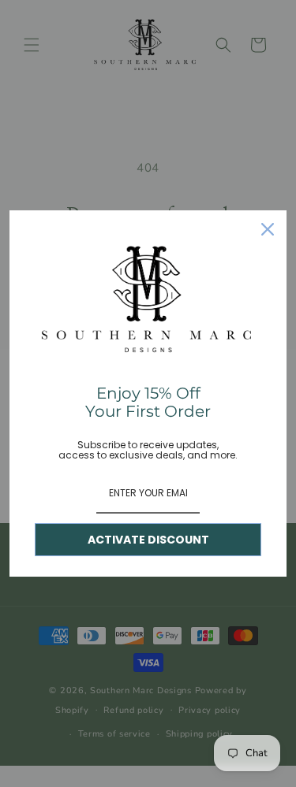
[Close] (268, 229)
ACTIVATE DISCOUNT (148, 540)
